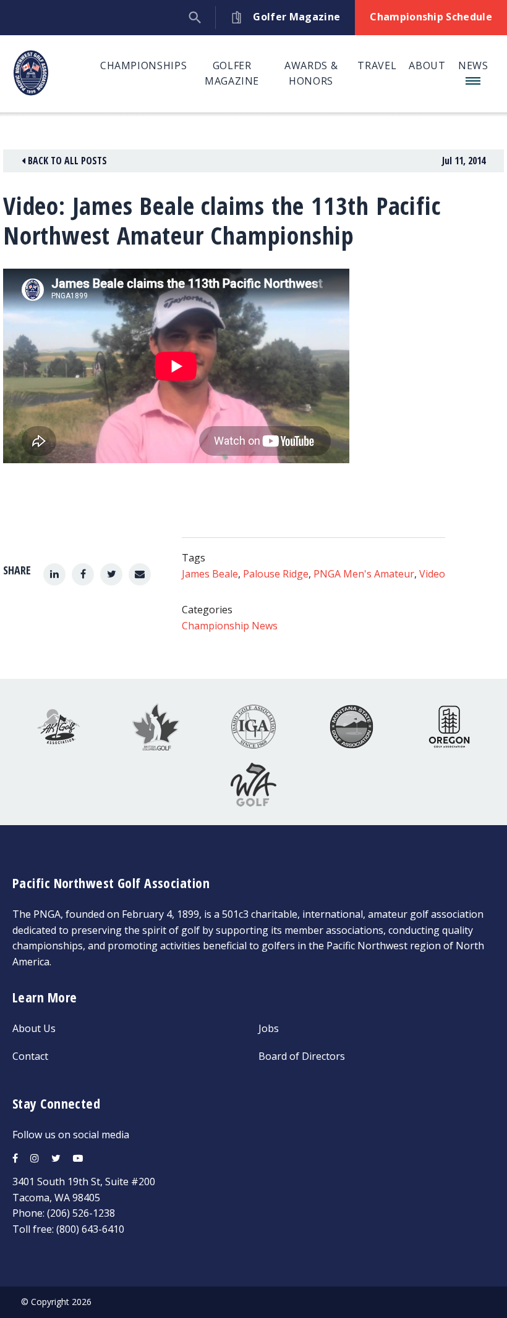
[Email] (140, 574)
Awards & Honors (311, 73)
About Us (34, 1028)
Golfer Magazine (232, 73)
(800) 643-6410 (90, 1229)
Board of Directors (301, 1056)
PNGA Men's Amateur (363, 574)
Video (432, 574)
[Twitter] (111, 574)
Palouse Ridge (276, 574)
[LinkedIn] (54, 574)
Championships (143, 65)
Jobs (268, 1028)
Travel (376, 65)
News (473, 65)
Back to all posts (66, 160)
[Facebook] (83, 574)
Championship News (230, 625)
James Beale (210, 574)
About (427, 65)
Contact (30, 1056)
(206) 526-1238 (81, 1213)
